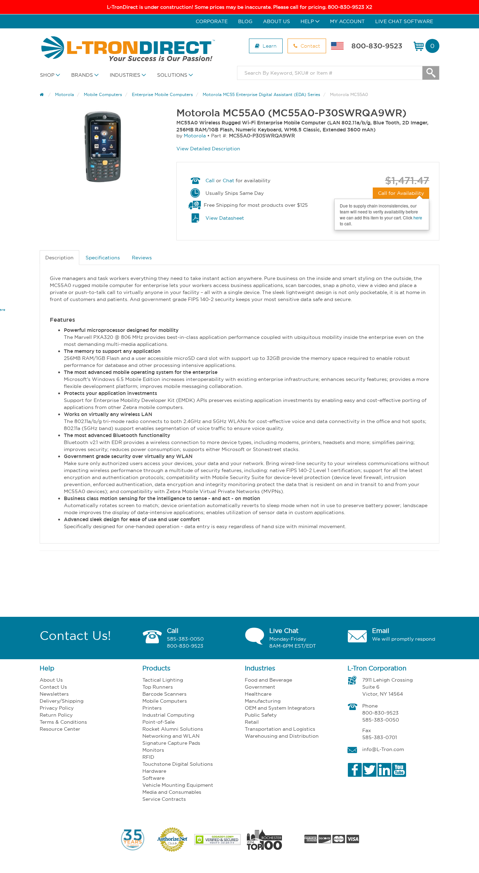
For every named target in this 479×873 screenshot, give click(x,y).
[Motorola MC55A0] (103, 146)
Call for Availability (401, 193)
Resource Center (60, 729)
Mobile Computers (164, 701)
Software (153, 778)
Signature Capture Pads (171, 743)
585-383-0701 (379, 737)
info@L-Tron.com (383, 749)
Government (260, 687)
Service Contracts (164, 799)
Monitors (153, 750)
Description (59, 257)
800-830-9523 (376, 45)
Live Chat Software (404, 21)
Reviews (142, 257)
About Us (276, 21)
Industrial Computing (168, 715)
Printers (152, 708)
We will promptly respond (403, 639)
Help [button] (308, 21)
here (417, 217)
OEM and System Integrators (280, 708)
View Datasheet (224, 218)
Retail (252, 722)
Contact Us (53, 687)
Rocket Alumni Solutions (172, 729)
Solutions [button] (173, 75)
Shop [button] (48, 75)
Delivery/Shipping (61, 701)
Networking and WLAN (171, 736)
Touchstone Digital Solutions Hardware (177, 767)
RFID (148, 757)
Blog (245, 21)
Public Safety (261, 715)
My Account (347, 21)
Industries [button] (126, 75)
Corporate (212, 21)
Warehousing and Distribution (282, 736)
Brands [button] (82, 75)
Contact (309, 46)
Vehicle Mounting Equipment (177, 785)
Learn (269, 46)
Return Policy (56, 715)
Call (210, 180)
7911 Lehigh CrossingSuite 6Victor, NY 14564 (387, 687)
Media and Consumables (171, 792)
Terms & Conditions (63, 722)
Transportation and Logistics (280, 729)
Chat (228, 180)
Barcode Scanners (164, 694)
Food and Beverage (268, 680)
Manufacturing (263, 701)
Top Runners (157, 687)
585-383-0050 (185, 639)
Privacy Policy (57, 708)
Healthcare (258, 694)
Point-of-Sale (158, 722)
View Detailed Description (208, 148)
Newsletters (54, 694)
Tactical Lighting (162, 680)
